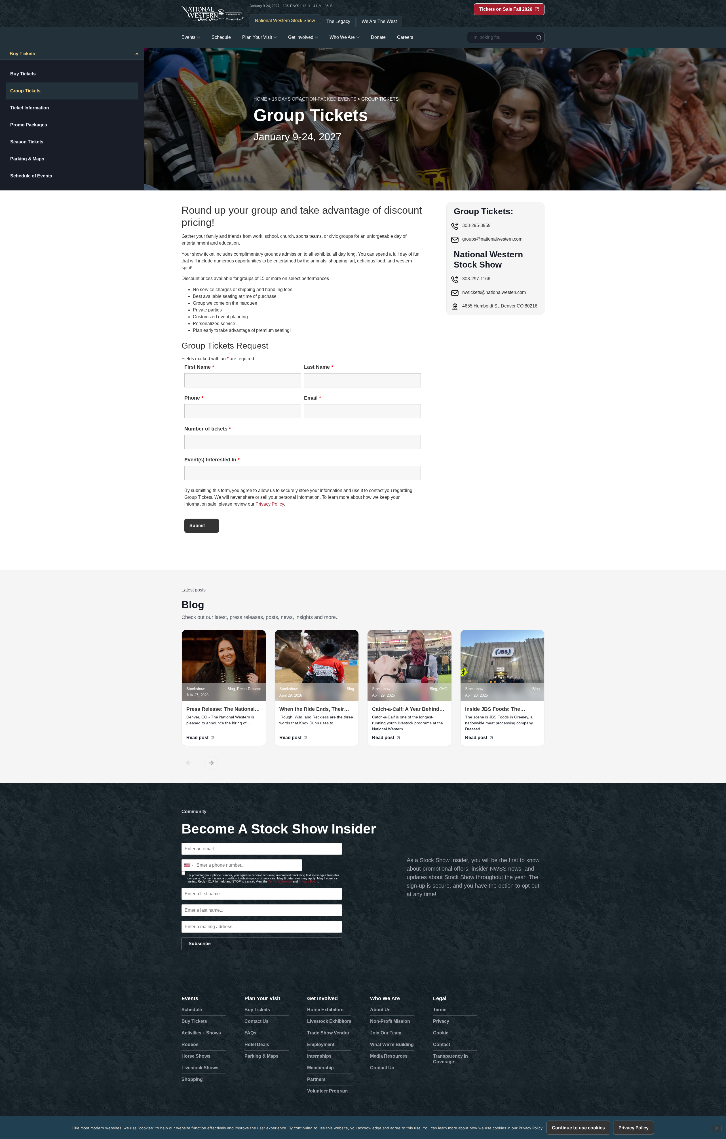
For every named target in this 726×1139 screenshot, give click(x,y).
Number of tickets (207, 429)
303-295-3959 (476, 225)
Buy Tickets (23, 73)
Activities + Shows (201, 1032)
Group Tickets (25, 90)
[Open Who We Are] (358, 37)
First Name (199, 367)
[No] (716, 1128)
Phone (193, 398)
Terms (439, 1009)
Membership (320, 1067)
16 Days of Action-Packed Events (314, 99)
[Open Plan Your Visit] (275, 37)
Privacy (441, 1021)
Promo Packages (28, 124)
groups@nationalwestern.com (492, 239)
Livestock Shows (200, 1067)
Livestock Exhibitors (329, 1021)
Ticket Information (29, 107)
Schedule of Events (31, 175)
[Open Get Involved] (316, 37)
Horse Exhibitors (325, 1009)
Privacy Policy (270, 504)
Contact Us (256, 1021)
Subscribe (200, 943)
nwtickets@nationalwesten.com (494, 292)
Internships (319, 1056)
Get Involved (322, 998)
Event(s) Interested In (212, 460)
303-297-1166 (476, 278)
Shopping (192, 1079)
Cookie (440, 1032)
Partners (316, 1079)
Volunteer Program (327, 1091)
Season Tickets (26, 141)
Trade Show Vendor (328, 1032)
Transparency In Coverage (450, 1059)
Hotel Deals (256, 1044)
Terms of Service (280, 881)
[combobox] (505, 37)
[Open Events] (198, 37)
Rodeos (190, 1044)
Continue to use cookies (578, 1127)
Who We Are (385, 998)
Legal (439, 998)
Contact (441, 1044)
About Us (380, 1009)
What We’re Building (392, 1044)
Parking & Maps (27, 158)
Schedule (192, 1009)
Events (190, 998)
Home (260, 99)
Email (312, 398)
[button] (189, 763)
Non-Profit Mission (390, 1021)
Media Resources (389, 1056)
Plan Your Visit (262, 998)
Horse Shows (196, 1056)
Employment (320, 1044)
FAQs (250, 1032)
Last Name (318, 367)
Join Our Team (385, 1032)
